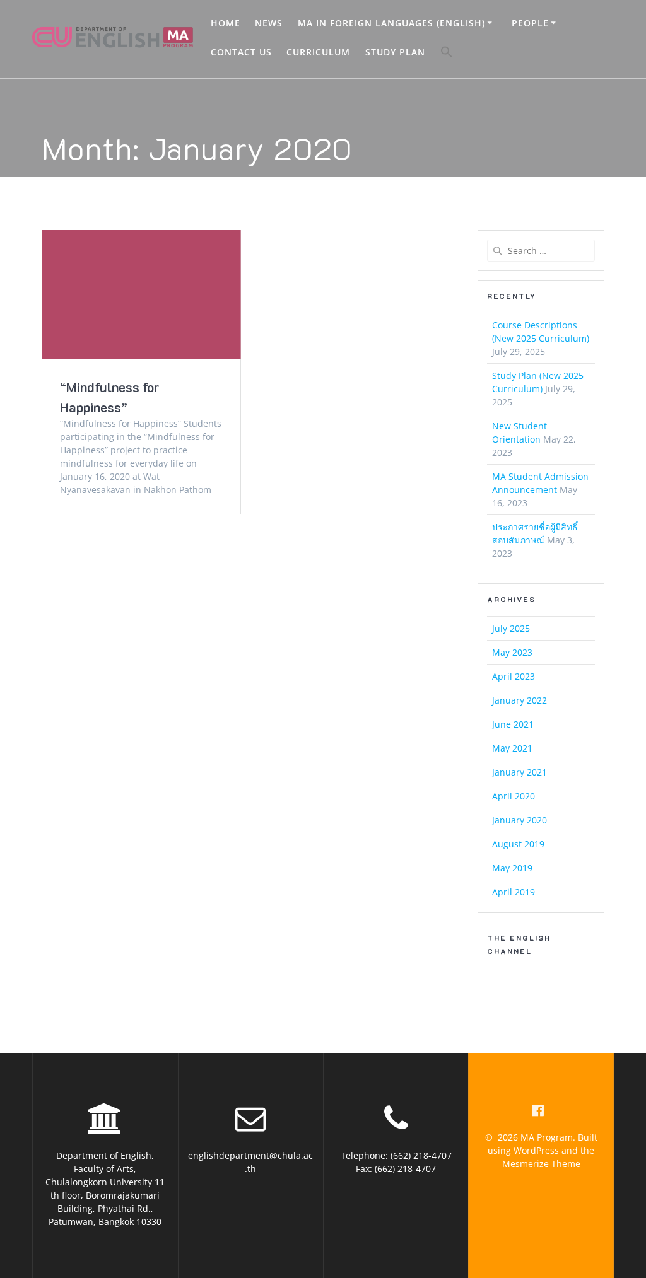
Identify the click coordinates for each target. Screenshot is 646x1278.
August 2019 (518, 844)
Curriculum (318, 52)
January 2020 (519, 820)
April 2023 (513, 676)
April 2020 (513, 796)
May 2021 (512, 748)
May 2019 (512, 868)
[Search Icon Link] (446, 53)
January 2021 (519, 772)
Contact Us (241, 52)
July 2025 (511, 628)
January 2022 (519, 700)
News (269, 23)
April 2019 (513, 892)
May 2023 (512, 652)
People (530, 23)
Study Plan (395, 52)
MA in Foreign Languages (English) (391, 23)
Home (225, 23)
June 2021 (513, 724)
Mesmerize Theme (541, 1164)
